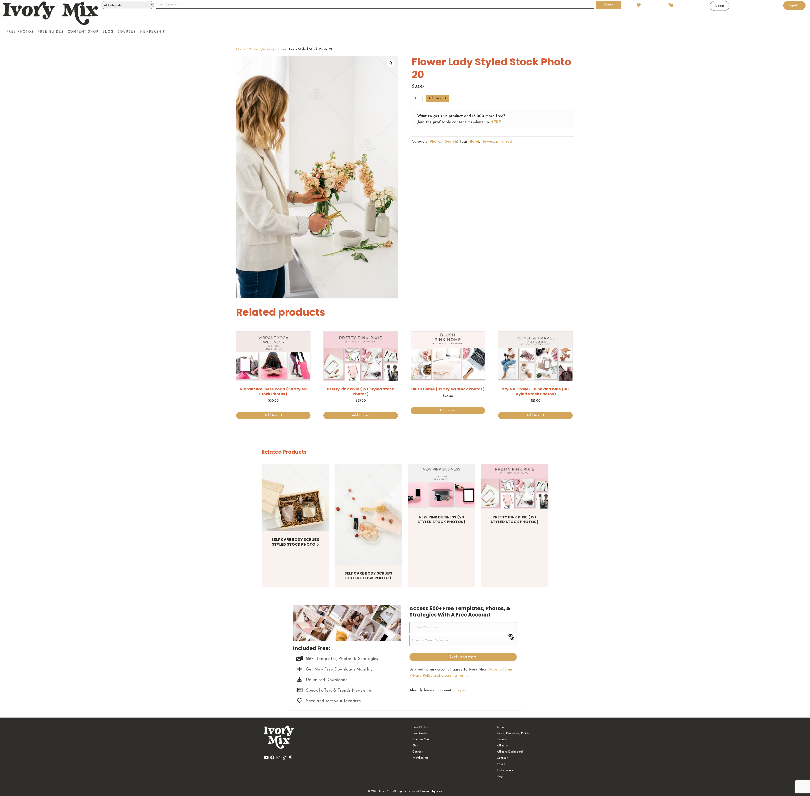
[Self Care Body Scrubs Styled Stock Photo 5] (295, 497)
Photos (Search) (261, 49)
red (509, 142)
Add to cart (437, 98)
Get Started (463, 657)
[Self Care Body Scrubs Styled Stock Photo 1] (368, 514)
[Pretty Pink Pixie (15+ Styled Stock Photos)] (514, 486)
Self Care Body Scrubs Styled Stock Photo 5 (295, 542)
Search (608, 4)
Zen (439, 791)
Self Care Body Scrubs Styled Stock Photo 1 (368, 576)
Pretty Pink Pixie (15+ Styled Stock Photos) (515, 519)
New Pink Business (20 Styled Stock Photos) (441, 519)
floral (474, 142)
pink (500, 142)
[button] (390, 63)
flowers (487, 142)
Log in (459, 690)
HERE (495, 122)
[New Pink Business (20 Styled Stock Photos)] (441, 486)
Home (240, 49)
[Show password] (512, 635)
